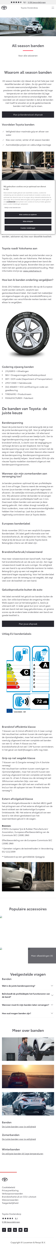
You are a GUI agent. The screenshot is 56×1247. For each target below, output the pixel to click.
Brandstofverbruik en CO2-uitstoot (19, 1196)
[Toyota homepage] (4, 8)
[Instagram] (9, 1230)
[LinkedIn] (15, 1230)
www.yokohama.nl (32, 270)
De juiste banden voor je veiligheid (19, 1126)
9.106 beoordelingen (37, 2)
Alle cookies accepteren (28, 214)
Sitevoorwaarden (10, 1199)
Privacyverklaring (10, 1190)
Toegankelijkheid (10, 1202)
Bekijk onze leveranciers (13, 207)
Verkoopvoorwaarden (12, 1193)
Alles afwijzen (28, 221)
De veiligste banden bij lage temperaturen (22, 1153)
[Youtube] (20, 1230)
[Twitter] (26, 1230)
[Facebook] (4, 1230)
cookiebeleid (10, 201)
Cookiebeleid (8, 1187)
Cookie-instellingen (28, 228)
